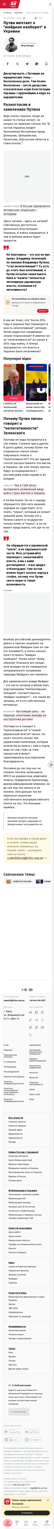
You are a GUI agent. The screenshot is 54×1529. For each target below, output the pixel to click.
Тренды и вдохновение (20, 1338)
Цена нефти (14, 1232)
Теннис (12, 1360)
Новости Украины (17, 1126)
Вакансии (33, 1078)
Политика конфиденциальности (14, 1083)
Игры (31, 1099)
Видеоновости (16, 1134)
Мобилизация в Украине (23, 1190)
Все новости (16, 1117)
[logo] (13, 4)
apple (33, 1431)
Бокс (11, 1352)
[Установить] (27, 1507)
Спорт (12, 1348)
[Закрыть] (48, 1500)
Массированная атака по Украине (25, 1172)
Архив (32, 1089)
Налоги (12, 1248)
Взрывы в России (17, 1176)
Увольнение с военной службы (24, 1194)
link (30, 1012)
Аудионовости (15, 1138)
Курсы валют (15, 1236)
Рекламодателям (11, 1072)
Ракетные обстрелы (18, 1156)
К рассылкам (19, 1412)
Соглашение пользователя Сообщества (35, 1052)
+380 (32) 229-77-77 (21, 1485)
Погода (12, 1142)
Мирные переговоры (19, 1164)
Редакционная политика (10, 1056)
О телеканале (10, 1062)
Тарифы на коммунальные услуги (25, 1244)
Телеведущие (10, 1067)
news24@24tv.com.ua (14, 1000)
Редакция (8, 1050)
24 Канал (7, 13)
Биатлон (13, 1364)
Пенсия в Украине (17, 1252)
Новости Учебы (17, 1293)
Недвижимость (17, 1326)
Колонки (19, 13)
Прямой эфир (15, 1130)
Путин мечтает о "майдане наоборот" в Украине (38, 13)
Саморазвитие (16, 1312)
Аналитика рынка (17, 1330)
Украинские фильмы (19, 1270)
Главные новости (17, 1121)
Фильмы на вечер (17, 1274)
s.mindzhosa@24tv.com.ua (25, 858)
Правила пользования (14, 1077)
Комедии (13, 1279)
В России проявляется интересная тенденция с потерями (26, 210)
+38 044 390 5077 (37, 1000)
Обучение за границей (20, 1316)
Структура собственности (36, 1084)
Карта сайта (34, 1094)
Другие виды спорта (18, 1369)
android (12, 1431)
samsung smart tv (33, 1439)
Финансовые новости (19, 1240)
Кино (11, 1262)
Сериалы (13, 1283)
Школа (12, 1304)
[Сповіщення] (50, 4)
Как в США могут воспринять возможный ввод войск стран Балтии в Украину (24, 489)
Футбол (12, 1356)
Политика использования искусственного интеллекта (11, 1091)
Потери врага (15, 1180)
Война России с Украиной (23, 1152)
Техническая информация (35, 1067)
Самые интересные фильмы (22, 1266)
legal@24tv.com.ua (38, 1488)
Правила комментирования (37, 1060)
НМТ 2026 (13, 1308)
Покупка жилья (16, 1334)
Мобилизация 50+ (17, 1198)
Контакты (33, 1073)
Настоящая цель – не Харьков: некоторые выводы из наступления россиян (24, 715)
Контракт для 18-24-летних (22, 1206)
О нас (6, 1045)
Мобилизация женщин (20, 1202)
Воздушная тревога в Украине (23, 1168)
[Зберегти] (46, 63)
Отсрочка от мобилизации (22, 1211)
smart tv (12, 1439)
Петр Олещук (27, 46)
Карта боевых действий (20, 1160)
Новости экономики (20, 1228)
